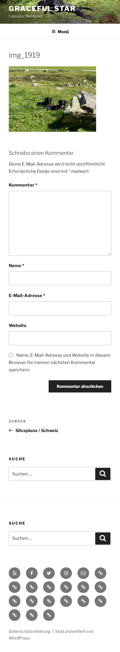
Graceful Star (42, 8)
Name (16, 265)
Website (18, 325)
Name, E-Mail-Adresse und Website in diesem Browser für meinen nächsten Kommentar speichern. (59, 362)
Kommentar (23, 185)
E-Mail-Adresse (27, 295)
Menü (63, 31)
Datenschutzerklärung (29, 631)
